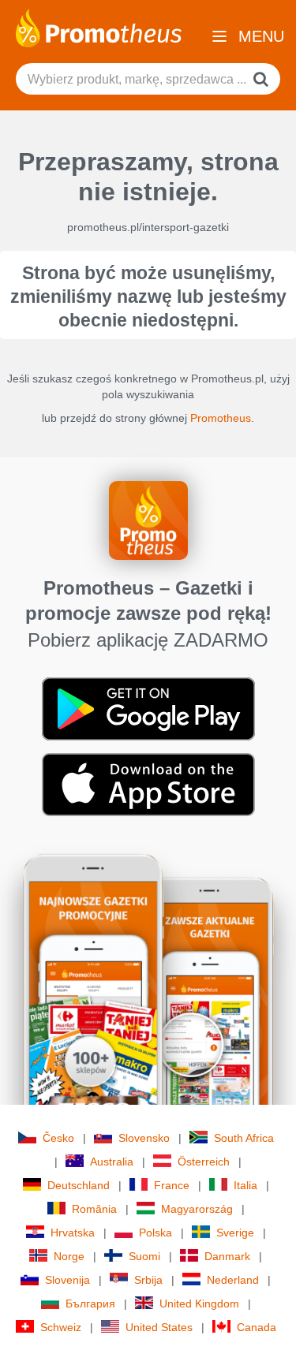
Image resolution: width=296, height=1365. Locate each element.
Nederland (233, 1280)
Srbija (148, 1280)
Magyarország (197, 1209)
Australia (111, 1161)
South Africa (244, 1138)
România (94, 1209)
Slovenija (67, 1280)
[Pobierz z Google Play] (148, 708)
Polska (155, 1232)
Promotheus (220, 418)
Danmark (227, 1256)
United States (159, 1327)
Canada (256, 1327)
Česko (58, 1138)
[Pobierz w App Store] (148, 784)
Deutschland (78, 1185)
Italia (245, 1185)
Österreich (204, 1161)
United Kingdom (199, 1303)
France (171, 1185)
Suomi (144, 1256)
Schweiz (60, 1327)
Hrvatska (73, 1232)
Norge (69, 1256)
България (90, 1303)
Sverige (235, 1232)
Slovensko (144, 1138)
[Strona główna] (99, 27)
